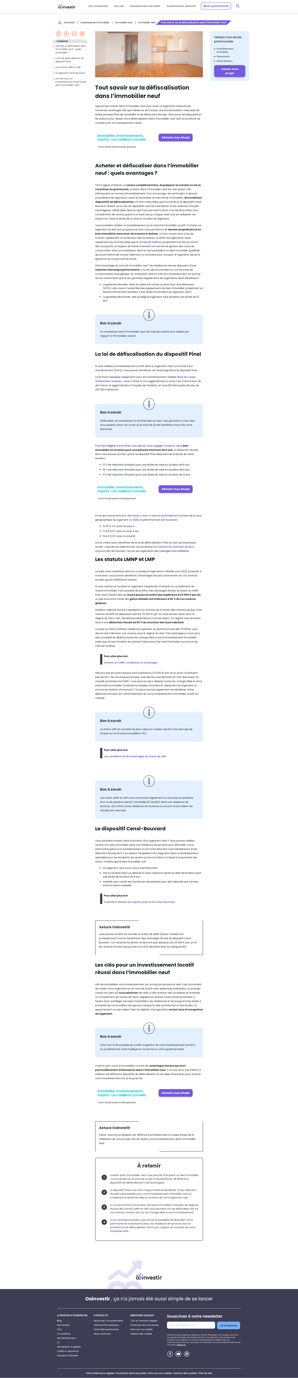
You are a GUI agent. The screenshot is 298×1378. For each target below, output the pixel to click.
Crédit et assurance (68, 1351)
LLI (58, 1342)
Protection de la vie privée (144, 1325)
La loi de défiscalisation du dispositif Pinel (69, 60)
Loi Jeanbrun (64, 1333)
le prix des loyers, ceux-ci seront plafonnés (146, 515)
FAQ (59, 1329)
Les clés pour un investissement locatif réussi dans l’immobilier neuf (70, 82)
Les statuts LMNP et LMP (68, 67)
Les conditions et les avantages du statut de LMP (135, 756)
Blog (59, 1320)
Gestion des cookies (141, 1333)
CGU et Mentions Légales (100, 1373)
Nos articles (63, 1325)
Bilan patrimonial (215, 6)
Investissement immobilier (145, 6)
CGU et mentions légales (143, 1320)
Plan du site (205, 1373)
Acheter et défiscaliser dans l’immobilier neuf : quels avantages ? (70, 49)
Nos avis (119, 6)
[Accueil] (149, 1276)
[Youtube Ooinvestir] (178, 1354)
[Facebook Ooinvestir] (170, 1354)
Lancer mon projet (229, 71)
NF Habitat (155, 242)
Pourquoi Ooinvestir (67, 1355)
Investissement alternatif (181, 6)
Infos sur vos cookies (141, 1329)
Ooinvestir (69, 22)
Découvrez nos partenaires (108, 1320)
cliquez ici (181, 1345)
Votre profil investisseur (106, 1325)
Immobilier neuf (124, 22)
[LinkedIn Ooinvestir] (187, 1354)
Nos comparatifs (98, 6)
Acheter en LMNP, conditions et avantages (131, 662)
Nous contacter (102, 1333)
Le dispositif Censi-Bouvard (70, 72)
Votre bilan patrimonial (106, 1329)
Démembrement (66, 1338)
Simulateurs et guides (69, 1346)
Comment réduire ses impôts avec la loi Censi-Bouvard (139, 902)
